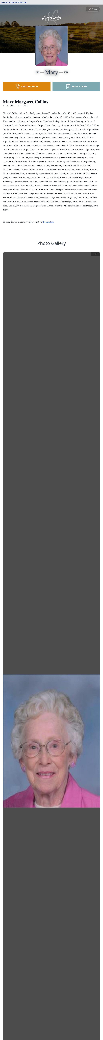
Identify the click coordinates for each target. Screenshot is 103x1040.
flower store (48, 221)
